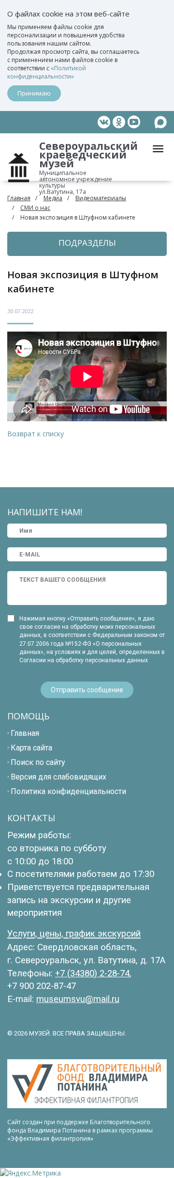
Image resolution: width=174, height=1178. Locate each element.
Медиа (53, 198)
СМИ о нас (35, 208)
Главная (18, 198)
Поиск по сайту (38, 762)
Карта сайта (31, 747)
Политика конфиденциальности (68, 791)
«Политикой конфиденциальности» (46, 72)
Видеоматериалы (100, 198)
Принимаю (34, 93)
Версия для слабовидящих (58, 776)
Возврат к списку (35, 433)
